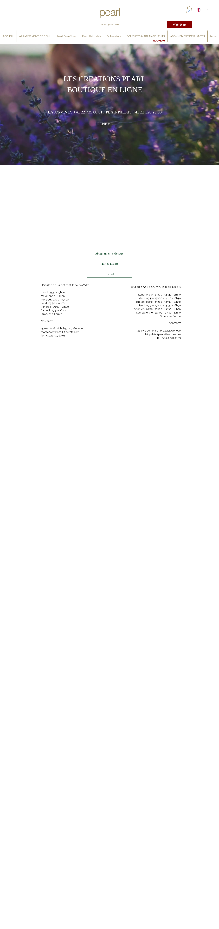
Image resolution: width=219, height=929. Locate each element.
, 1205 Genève (172, 330)
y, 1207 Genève (74, 328)
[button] (189, 9)
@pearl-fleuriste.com (168, 334)
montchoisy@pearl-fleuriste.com (60, 332)
